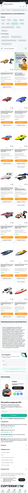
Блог (2, 454)
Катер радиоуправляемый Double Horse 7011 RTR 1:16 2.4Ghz (21, 188)
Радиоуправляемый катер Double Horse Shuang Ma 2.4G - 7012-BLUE (21, 112)
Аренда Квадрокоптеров (7, 462)
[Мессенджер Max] (21, 394)
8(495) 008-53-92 (5, 427)
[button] (7, 71)
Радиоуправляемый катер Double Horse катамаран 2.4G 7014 (7, 265)
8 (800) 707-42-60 (6, 436)
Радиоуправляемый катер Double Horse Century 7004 (7, 303)
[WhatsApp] (14, 394)
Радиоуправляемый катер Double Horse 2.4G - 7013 (7, 73)
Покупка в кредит (5, 465)
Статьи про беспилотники (7, 457)
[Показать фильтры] (25, 48)
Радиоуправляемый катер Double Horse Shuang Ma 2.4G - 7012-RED (7, 112)
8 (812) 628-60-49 (5, 432)
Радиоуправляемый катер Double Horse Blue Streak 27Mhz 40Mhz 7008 (7, 188)
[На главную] (14, 486)
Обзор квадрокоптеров (6, 460)
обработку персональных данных (17, 418)
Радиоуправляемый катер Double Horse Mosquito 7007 (21, 303)
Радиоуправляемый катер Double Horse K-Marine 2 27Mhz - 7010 (21, 227)
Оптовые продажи (5, 452)
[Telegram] (18, 394)
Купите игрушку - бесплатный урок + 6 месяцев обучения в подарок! (20, 74)
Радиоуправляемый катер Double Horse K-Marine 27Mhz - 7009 (7, 227)
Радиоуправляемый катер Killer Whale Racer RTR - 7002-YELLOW (21, 150)
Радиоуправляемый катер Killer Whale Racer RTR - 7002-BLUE (7, 150)
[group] (7, 61)
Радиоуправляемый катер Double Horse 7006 (21, 265)
